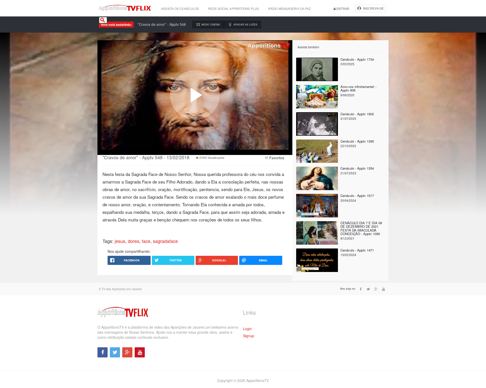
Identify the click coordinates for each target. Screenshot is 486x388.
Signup (248, 335)
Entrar (342, 8)
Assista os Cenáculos (180, 8)
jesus (120, 241)
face (146, 241)
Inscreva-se (373, 8)
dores (133, 241)
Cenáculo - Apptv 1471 (357, 250)
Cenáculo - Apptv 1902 (357, 113)
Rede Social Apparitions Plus (233, 8)
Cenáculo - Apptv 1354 (357, 168)
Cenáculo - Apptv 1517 (357, 195)
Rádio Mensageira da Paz (289, 8)
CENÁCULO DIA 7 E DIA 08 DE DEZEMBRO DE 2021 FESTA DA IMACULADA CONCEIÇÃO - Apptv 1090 (361, 228)
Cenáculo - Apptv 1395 (357, 141)
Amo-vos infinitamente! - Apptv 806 (358, 88)
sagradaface (165, 241)
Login (247, 328)
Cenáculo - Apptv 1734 (357, 59)
